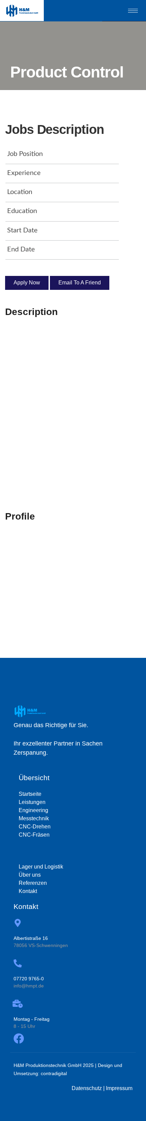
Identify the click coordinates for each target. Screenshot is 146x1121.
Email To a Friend (79, 282)
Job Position (25, 154)
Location (19, 192)
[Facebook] (19, 1038)
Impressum (119, 1088)
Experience (24, 173)
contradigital (54, 1073)
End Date (21, 249)
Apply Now (27, 282)
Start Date (22, 230)
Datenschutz (87, 1088)
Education (22, 211)
